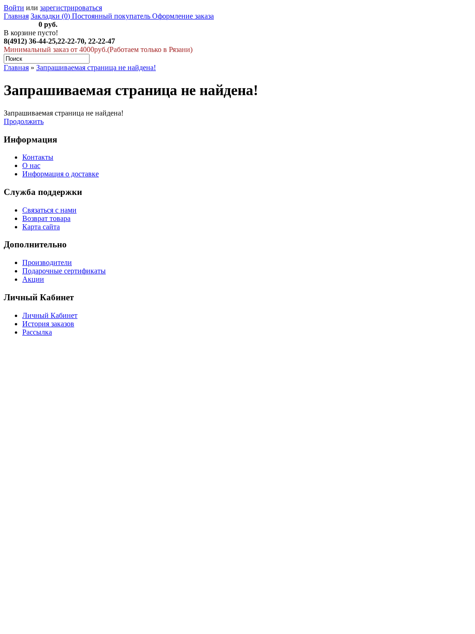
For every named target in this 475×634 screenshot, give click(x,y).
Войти (14, 8)
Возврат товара (46, 218)
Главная (16, 16)
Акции (33, 279)
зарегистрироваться (71, 8)
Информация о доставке (60, 174)
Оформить (20, 24)
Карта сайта (41, 227)
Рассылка (37, 332)
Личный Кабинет (49, 315)
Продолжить (24, 121)
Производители (47, 262)
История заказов (48, 324)
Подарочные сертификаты (64, 271)
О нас (31, 165)
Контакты (37, 157)
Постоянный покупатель (110, 16)
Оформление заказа (182, 16)
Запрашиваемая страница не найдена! (96, 67)
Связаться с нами (49, 210)
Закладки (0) (50, 16)
